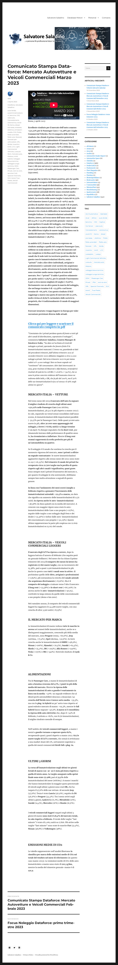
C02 (18, 115)
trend (13, 178)
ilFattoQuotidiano (93, 178)
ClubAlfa (90, 161)
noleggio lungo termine (95, 274)
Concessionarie (13, 120)
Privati (10, 171)
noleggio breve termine (94, 270)
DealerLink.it (91, 166)
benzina (13, 115)
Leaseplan (89, 254)
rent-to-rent (17, 171)
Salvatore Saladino (55, 18)
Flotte (19, 132)
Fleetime (90, 175)
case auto (11, 118)
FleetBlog (90, 173)
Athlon (94, 218)
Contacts (106, 18)
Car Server (89, 226)
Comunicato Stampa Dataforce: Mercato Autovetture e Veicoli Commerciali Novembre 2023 (98, 96)
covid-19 (89, 234)
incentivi (16, 144)
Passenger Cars (13, 168)
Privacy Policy (28, 955)
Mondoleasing (92, 190)
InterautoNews (92, 182)
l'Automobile (91, 185)
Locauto (89, 262)
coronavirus (12, 122)
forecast (19, 137)
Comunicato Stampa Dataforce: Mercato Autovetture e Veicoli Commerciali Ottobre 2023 (98, 106)
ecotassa (18, 127)
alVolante (90, 146)
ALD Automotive (92, 214)
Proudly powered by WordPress (46, 955)
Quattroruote (91, 192)
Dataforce (11, 105)
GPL (18, 142)
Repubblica (91, 195)
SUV (9, 178)
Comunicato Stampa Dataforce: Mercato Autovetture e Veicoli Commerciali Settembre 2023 (98, 125)
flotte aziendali (13, 135)
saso (9, 98)
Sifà (87, 286)
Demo (12, 125)
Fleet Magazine (92, 170)
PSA (94, 282)
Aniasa (89, 149)
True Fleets (96, 290)
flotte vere (11, 137)
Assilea (89, 154)
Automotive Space (93, 158)
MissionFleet (91, 187)
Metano (10, 156)
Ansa (88, 151)
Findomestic (91, 168)
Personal (92, 18)
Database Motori (75, 18)
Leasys (98, 254)
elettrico (11, 130)
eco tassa (11, 127)
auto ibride (12, 110)
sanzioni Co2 (12, 173)
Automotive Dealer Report (96, 156)
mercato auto (17, 154)
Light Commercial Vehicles (14, 149)
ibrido (10, 144)
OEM (16, 166)
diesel (17, 125)
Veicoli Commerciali (93, 294)
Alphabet (103, 214)
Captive (102, 222)
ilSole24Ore (91, 180)
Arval (87, 218)
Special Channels (14, 176)
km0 (9, 147)
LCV (13, 147)
